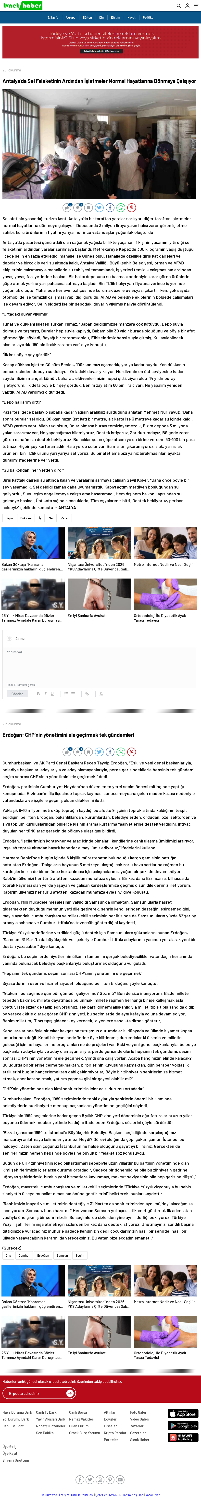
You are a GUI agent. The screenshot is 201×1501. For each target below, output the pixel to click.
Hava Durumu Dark (17, 1412)
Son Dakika (45, 1433)
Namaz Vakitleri (81, 1419)
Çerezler (101, 1495)
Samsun (62, 1255)
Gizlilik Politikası (82, 1495)
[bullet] (73, 694)
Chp (8, 1255)
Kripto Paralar (115, 1433)
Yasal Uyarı (153, 1495)
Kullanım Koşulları (131, 1495)
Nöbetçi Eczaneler (50, 1426)
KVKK (113, 1495)
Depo (9, 518)
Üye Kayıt (9, 1453)
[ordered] (66, 694)
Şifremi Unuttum (15, 1460)
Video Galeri (139, 1419)
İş (40, 518)
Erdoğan (43, 1255)
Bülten (87, 17)
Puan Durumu (79, 1426)
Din (101, 17)
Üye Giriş (9, 1446)
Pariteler (111, 1439)
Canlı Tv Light (13, 1426)
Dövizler (110, 1419)
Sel (51, 518)
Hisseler (110, 1426)
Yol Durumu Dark (15, 1419)
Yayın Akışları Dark (50, 1419)
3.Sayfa (53, 17)
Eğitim (115, 17)
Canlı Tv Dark (46, 1412)
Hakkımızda (49, 1495)
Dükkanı (26, 518)
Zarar (65, 518)
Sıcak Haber (140, 1439)
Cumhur (24, 1255)
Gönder (17, 694)
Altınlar (110, 1412)
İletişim (64, 1495)
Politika (148, 17)
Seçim (79, 1255)
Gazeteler (138, 1433)
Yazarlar (137, 1426)
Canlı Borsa (78, 1412)
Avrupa (70, 17)
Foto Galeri (138, 1412)
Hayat (131, 17)
